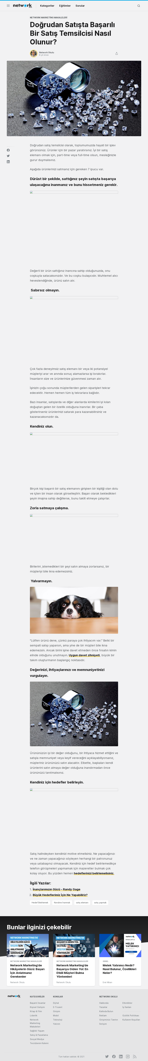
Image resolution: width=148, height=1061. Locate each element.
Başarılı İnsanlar (37, 1003)
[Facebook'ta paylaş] (8, 150)
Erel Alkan (107, 982)
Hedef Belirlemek (40, 902)
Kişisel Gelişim (37, 1007)
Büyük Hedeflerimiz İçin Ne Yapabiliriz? (60, 895)
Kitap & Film (36, 1011)
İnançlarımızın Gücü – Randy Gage (56, 889)
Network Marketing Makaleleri (48, 17)
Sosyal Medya (37, 1039)
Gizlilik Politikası (130, 1015)
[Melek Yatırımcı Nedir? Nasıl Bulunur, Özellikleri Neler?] (120, 945)
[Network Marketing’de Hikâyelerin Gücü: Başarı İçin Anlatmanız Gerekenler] (28, 945)
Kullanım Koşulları (131, 1019)
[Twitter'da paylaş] (8, 155)
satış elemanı (82, 902)
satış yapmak (100, 902)
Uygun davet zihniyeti (84, 655)
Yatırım (56, 1024)
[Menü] (8, 6)
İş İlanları (126, 1007)
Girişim (56, 1011)
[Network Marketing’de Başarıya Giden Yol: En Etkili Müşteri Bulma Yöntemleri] (74, 945)
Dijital (56, 1003)
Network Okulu (17, 982)
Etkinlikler (127, 1003)
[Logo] (22, 5)
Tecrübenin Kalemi (39, 1043)
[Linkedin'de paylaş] (8, 161)
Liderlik (33, 1015)
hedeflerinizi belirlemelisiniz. (94, 873)
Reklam (103, 1015)
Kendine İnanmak (62, 902)
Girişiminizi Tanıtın (108, 1019)
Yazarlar (103, 1007)
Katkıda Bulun (106, 1011)
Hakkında (103, 1003)
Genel (105, 961)
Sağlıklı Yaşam (37, 1031)
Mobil (56, 1015)
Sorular (80, 5)
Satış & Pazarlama (39, 1035)
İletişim (103, 1024)
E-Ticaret (57, 1007)
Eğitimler (65, 5)
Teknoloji (57, 1019)
